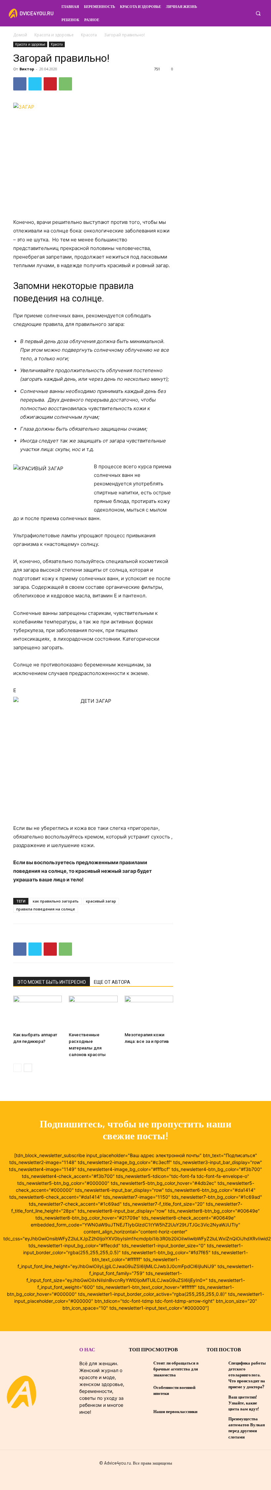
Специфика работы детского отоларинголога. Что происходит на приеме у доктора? (247, 1375)
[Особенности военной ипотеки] (139, 1390)
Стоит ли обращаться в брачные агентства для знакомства (176, 1368)
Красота (89, 35)
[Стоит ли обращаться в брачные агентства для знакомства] (139, 1368)
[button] (258, 13)
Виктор (26, 68)
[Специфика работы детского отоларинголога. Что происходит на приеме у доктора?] (216, 1367)
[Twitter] (35, 83)
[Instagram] (246, 12)
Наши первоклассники (175, 1411)
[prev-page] (17, 1068)
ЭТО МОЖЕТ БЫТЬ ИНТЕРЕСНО (51, 982)
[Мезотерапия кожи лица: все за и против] (149, 1012)
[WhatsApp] (65, 83)
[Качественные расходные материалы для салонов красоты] (93, 1012)
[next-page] (28, 1068)
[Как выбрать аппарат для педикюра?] (37, 1012)
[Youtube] (146, 1475)
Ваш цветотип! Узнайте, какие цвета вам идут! (243, 1402)
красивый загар (101, 901)
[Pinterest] (50, 83)
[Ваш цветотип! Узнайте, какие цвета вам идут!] (216, 1401)
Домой (20, 35)
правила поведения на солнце (45, 908)
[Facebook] (236, 12)
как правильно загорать (56, 901)
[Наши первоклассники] (139, 1411)
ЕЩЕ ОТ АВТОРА (112, 982)
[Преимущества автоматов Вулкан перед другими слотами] (216, 1423)
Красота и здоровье (54, 35)
